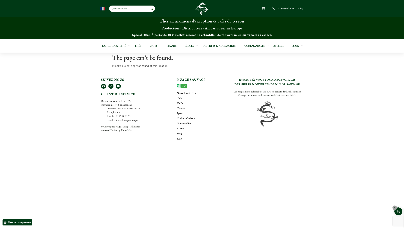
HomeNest (127, 130)
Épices (189, 46)
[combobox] (125, 9)
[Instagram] (110, 86)
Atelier (278, 46)
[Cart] (263, 8)
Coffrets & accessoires (219, 46)
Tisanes (171, 46)
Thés (138, 46)
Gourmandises (254, 46)
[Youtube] (118, 86)
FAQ (300, 8)
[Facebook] (103, 86)
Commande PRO (286, 8)
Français (102, 9)
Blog (295, 46)
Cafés (153, 46)
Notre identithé (114, 46)
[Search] (152, 9)
